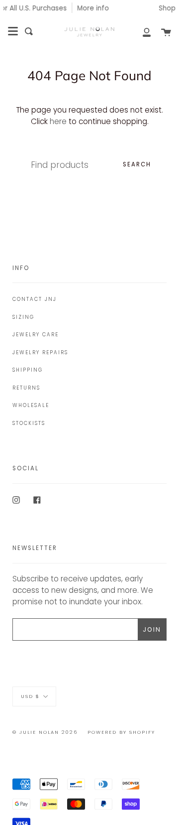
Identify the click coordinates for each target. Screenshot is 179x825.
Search (137, 164)
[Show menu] (12, 31)
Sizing (23, 317)
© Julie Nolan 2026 (45, 732)
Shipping (27, 370)
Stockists (28, 423)
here (58, 121)
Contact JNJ (34, 299)
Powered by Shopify (121, 732)
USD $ (30, 696)
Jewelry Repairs (40, 352)
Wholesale (30, 405)
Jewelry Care (35, 334)
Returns (26, 388)
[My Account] (141, 31)
